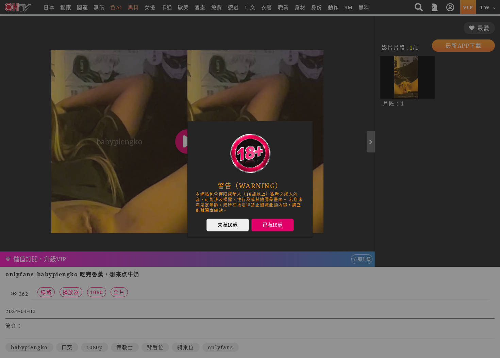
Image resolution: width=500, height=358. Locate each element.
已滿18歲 (272, 225)
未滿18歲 (227, 225)
